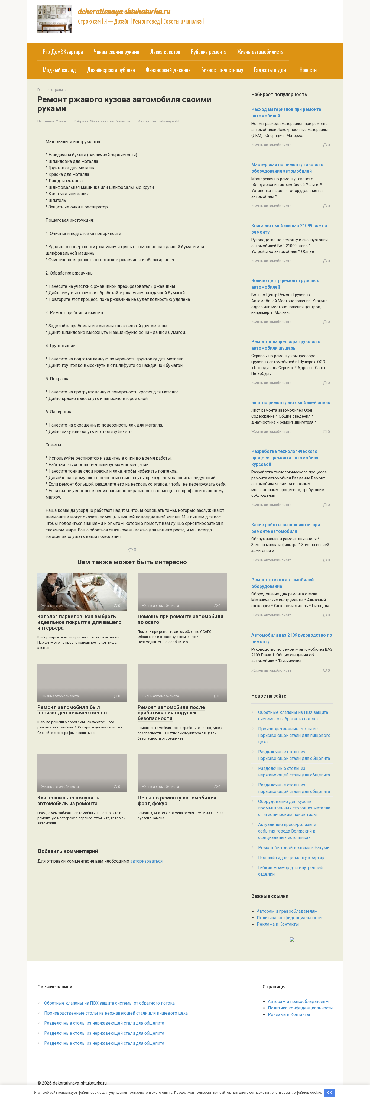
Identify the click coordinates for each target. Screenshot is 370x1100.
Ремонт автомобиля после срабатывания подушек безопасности (171, 713)
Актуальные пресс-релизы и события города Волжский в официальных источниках (287, 831)
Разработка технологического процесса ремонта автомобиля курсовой (284, 458)
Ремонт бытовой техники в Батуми (293, 847)
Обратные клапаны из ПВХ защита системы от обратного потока (109, 1003)
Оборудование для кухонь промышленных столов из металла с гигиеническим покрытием (294, 808)
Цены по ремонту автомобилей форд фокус (177, 801)
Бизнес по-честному (222, 70)
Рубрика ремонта (208, 51)
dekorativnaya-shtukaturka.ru (124, 11)
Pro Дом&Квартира (63, 51)
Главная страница (52, 90)
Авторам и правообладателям (287, 911)
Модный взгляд (59, 70)
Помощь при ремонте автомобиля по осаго (180, 619)
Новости (308, 70)
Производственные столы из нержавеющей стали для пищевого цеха (294, 735)
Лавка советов (165, 51)
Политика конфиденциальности (289, 917)
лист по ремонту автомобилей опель (290, 402)
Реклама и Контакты (278, 924)
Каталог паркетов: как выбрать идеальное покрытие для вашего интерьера (79, 622)
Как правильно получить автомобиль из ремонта (68, 801)
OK (329, 1093)
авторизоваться (146, 861)
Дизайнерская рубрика (111, 70)
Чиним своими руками (116, 51)
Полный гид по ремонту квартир (291, 857)
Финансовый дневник (168, 70)
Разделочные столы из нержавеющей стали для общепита (104, 1023)
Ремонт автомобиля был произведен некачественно (72, 710)
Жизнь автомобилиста (260, 51)
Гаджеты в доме (271, 70)
